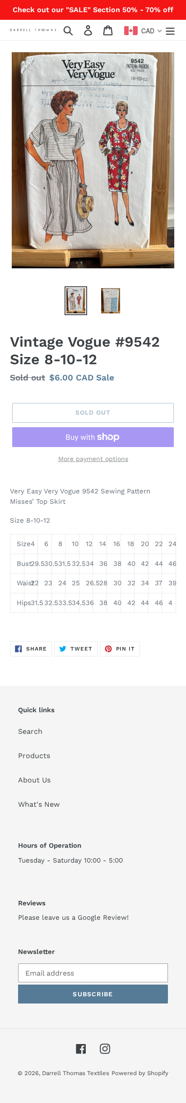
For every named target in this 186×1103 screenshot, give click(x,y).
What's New (39, 804)
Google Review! (103, 917)
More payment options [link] (93, 458)
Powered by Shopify (140, 1073)
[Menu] (170, 30)
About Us (34, 780)
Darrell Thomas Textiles (75, 1073)
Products (34, 755)
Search (30, 731)
